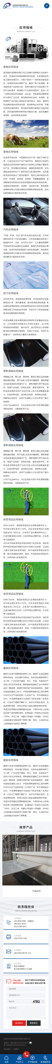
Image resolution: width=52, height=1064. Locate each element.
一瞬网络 (15, 1049)
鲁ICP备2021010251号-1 (20, 1043)
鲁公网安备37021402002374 (15, 1045)
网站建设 (7, 1049)
